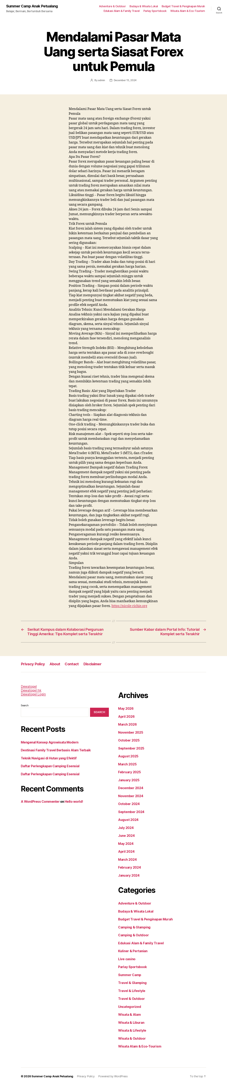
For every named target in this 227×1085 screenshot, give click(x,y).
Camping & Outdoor (133, 935)
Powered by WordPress (113, 1076)
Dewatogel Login (33, 694)
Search (24, 705)
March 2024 (127, 859)
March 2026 (127, 724)
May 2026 (126, 708)
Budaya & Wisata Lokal (144, 6)
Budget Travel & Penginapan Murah (183, 6)
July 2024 (126, 828)
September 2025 (131, 748)
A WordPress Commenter (40, 801)
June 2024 (126, 836)
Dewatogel (29, 686)
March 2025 (127, 764)
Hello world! (74, 801)
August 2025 (128, 756)
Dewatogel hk (31, 690)
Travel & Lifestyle (131, 991)
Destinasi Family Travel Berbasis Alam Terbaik (56, 750)
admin (101, 80)
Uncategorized (129, 1007)
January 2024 (129, 875)
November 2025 (130, 732)
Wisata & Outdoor (132, 1038)
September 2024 (131, 812)
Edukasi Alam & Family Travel (122, 10)
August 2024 (128, 820)
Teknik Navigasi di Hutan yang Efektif (49, 758)
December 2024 (130, 788)
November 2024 (130, 796)
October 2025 (129, 740)
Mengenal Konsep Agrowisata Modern (49, 742)
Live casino (126, 959)
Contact (72, 664)
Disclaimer (92, 664)
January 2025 (128, 780)
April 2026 (126, 717)
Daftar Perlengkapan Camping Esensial (50, 766)
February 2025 (129, 772)
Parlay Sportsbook (155, 10)
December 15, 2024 (125, 80)
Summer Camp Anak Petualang (32, 6)
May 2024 (126, 844)
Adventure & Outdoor (112, 6)
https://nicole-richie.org (129, 606)
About (55, 664)
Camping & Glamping (134, 927)
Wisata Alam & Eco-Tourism (187, 10)
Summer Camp (129, 975)
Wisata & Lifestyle (132, 1030)
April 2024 (126, 851)
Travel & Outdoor (131, 999)
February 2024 (129, 867)
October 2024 (129, 804)
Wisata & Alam (129, 1015)
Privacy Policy (33, 664)
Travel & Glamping (132, 983)
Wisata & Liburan (131, 1023)
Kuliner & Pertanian (132, 951)
